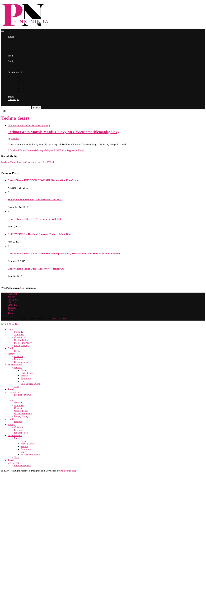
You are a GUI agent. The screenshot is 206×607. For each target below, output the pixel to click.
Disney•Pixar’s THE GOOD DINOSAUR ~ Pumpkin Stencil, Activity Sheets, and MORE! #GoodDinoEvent (64, 253)
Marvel (24, 83)
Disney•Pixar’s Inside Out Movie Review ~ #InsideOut (36, 268)
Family (11, 61)
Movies (17, 75)
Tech (16, 94)
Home (11, 36)
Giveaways (13, 99)
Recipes (17, 58)
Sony (23, 88)
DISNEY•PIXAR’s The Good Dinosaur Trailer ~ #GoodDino (39, 234)
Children (18, 64)
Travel (11, 96)
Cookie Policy (20, 47)
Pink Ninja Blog (59, 319)
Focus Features (27, 80)
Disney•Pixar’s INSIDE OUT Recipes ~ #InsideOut (34, 219)
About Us (18, 42)
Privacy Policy (20, 53)
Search (36, 108)
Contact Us (19, 45)
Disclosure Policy (21, 50)
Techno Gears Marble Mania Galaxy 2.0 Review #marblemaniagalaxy (63, 132)
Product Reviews (21, 102)
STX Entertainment (29, 91)
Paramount (25, 86)
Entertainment (15, 72)
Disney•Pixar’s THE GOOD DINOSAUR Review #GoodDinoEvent (43, 180)
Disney (24, 77)
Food (10, 55)
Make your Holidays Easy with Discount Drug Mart (35, 199)
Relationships (20, 69)
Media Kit (18, 39)
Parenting (18, 66)
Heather (15, 138)
